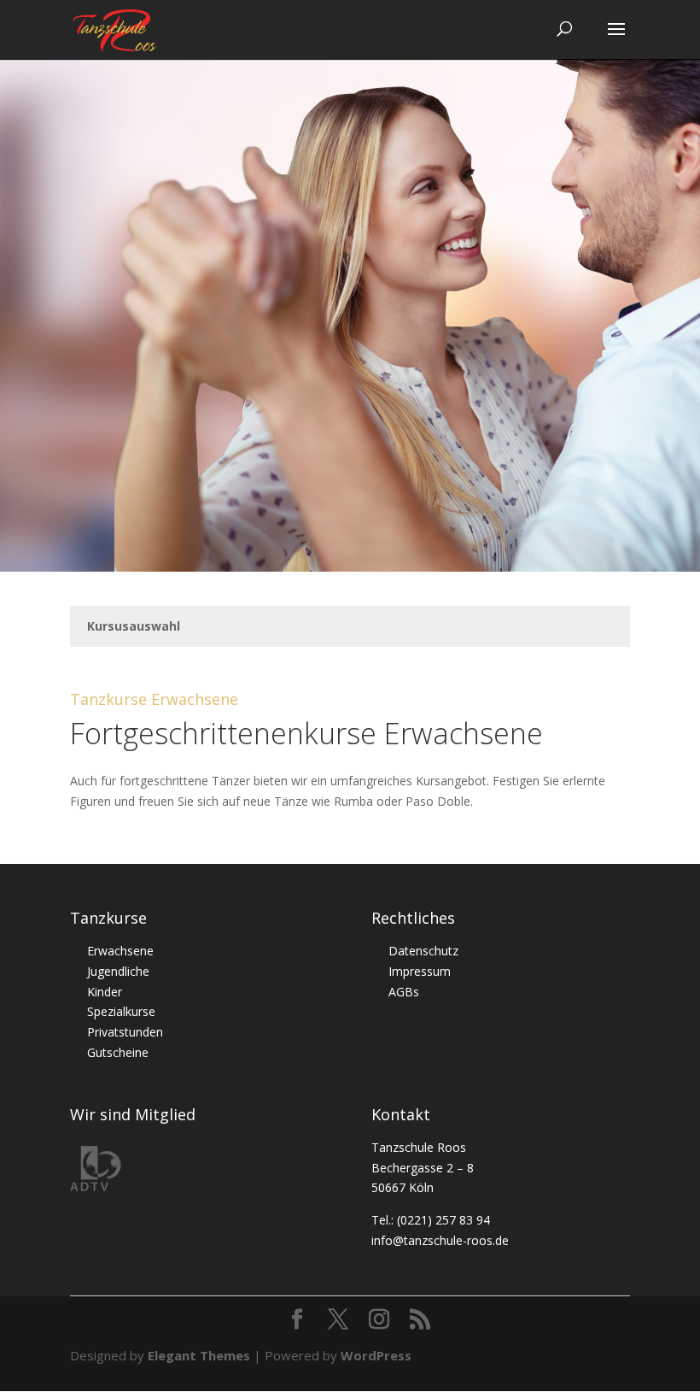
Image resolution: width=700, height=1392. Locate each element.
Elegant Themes (199, 1355)
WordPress (376, 1355)
